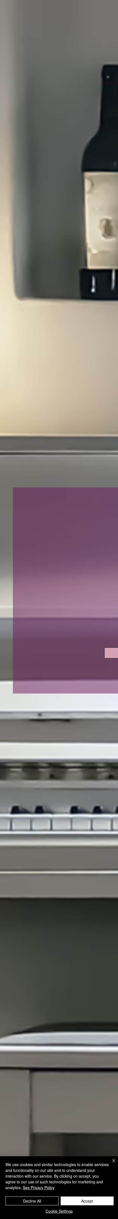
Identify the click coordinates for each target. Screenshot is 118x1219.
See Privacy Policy (39, 1187)
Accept (87, 1201)
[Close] (110, 1163)
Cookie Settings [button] (59, 1211)
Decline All (32, 1201)
